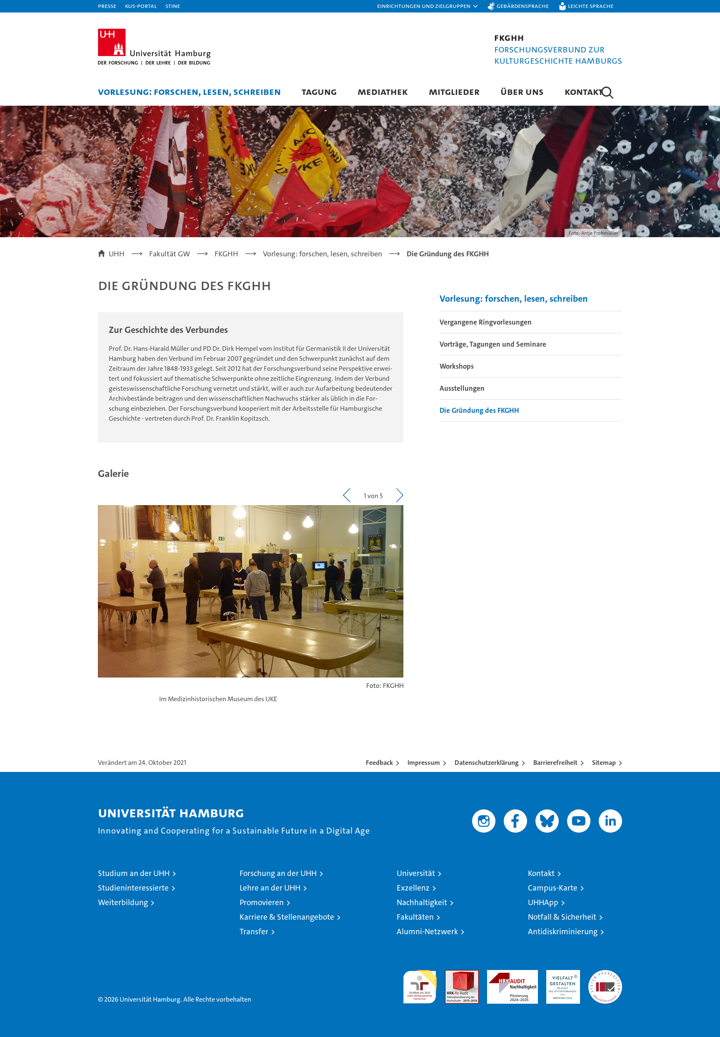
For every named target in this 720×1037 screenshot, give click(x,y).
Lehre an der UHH (270, 888)
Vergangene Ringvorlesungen (486, 322)
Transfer (254, 931)
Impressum (424, 762)
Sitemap (604, 762)
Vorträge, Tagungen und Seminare (493, 344)
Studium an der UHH (134, 873)
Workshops (457, 366)
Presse (107, 5)
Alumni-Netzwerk (427, 931)
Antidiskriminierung (563, 931)
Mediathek (383, 91)
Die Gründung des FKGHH (479, 410)
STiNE (172, 5)
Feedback (379, 762)
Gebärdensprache (523, 5)
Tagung (319, 91)
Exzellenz (413, 888)
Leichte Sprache (590, 5)
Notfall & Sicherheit (562, 917)
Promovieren (262, 902)
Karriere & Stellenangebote (287, 917)
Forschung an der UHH (278, 873)
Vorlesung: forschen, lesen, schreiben (189, 91)
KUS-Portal (141, 5)
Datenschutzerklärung (487, 762)
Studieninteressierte (133, 888)
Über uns (522, 91)
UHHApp (543, 902)
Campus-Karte (553, 888)
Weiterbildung (123, 902)
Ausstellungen (462, 388)
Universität (416, 873)
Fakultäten (415, 917)
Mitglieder (454, 91)
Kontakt (584, 91)
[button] (428, 6)
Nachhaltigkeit (422, 902)
